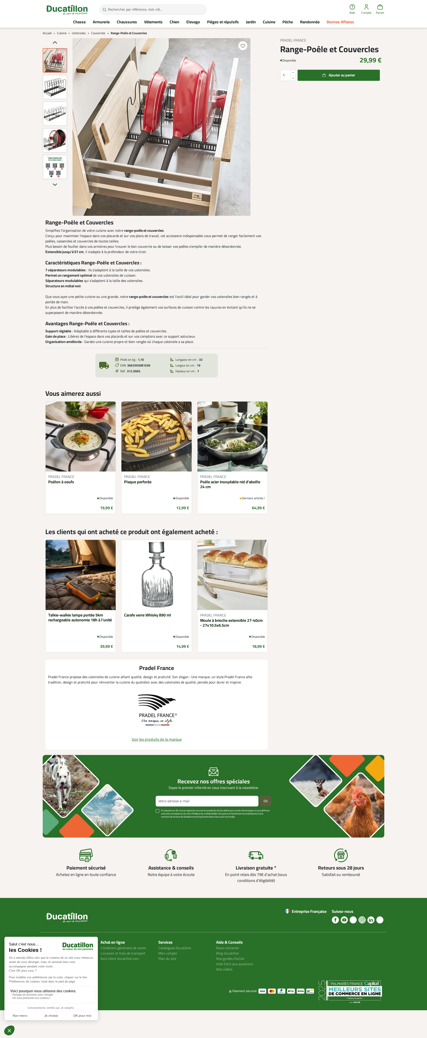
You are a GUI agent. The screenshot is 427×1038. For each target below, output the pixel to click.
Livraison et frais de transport (123, 953)
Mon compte (167, 953)
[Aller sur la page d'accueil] (66, 9)
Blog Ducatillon (227, 953)
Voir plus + (58, 823)
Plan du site (167, 958)
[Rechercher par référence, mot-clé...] (104, 10)
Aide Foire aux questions (234, 964)
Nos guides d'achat (230, 958)
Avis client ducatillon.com (120, 958)
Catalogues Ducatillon (174, 948)
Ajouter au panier (342, 75)
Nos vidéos (224, 969)
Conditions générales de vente (123, 948)
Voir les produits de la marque (157, 739)
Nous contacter (227, 948)
